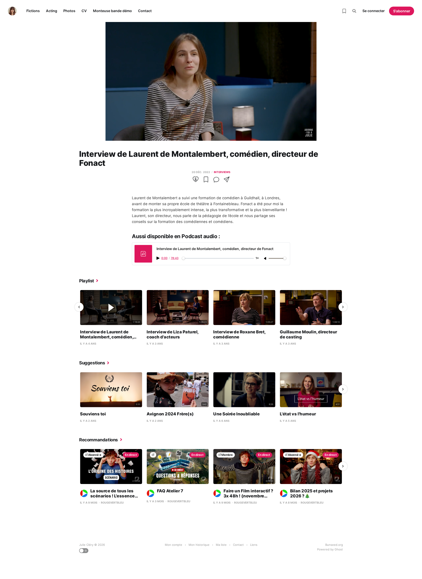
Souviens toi (93, 413)
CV (84, 11)
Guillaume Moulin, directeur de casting (308, 334)
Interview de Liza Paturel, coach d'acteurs (172, 334)
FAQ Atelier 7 (170, 490)
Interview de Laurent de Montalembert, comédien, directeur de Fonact (106, 337)
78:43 (174, 258)
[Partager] (226, 181)
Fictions (33, 11)
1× (257, 258)
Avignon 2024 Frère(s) (170, 413)
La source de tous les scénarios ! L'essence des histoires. (107, 496)
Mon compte (173, 544)
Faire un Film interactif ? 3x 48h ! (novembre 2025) (243, 496)
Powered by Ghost (330, 549)
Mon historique (199, 544)
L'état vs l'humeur (298, 413)
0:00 (164, 258)
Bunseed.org (334, 544)
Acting (51, 11)
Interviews (222, 172)
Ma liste (221, 544)
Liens (253, 544)
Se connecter (373, 11)
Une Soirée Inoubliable (236, 413)
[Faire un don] (195, 181)
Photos (69, 11)
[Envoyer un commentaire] (216, 181)
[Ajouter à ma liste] (206, 181)
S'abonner (401, 11)
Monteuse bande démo (112, 11)
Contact (145, 11)
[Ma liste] (344, 11)
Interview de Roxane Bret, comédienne (239, 334)
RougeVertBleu (112, 502)
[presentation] (79, 307)
